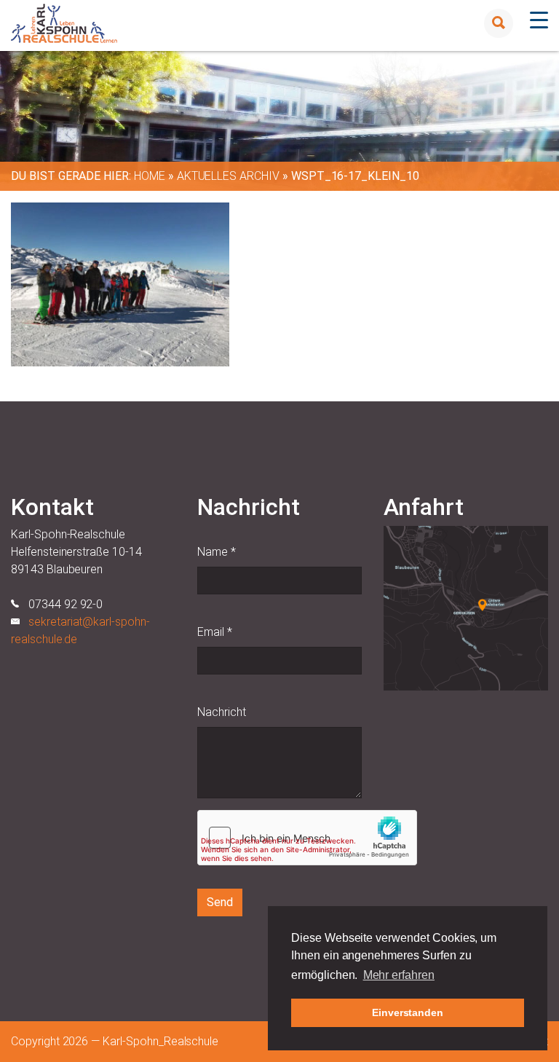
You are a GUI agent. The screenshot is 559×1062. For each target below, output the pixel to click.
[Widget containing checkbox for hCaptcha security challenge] (307, 837)
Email (214, 632)
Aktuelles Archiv (228, 176)
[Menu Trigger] (539, 20)
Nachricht (221, 712)
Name (216, 552)
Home (149, 176)
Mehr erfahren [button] (399, 975)
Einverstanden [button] (407, 1012)
